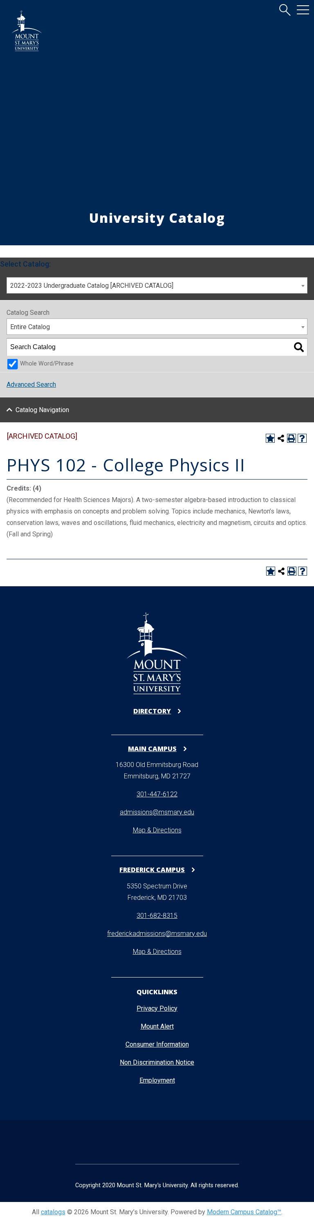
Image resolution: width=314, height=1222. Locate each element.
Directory (152, 711)
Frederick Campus (152, 869)
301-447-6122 (157, 794)
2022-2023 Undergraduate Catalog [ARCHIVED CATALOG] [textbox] (91, 285)
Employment (157, 1080)
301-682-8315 (157, 915)
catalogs (53, 1212)
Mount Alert (157, 1026)
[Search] (298, 347)
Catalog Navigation (42, 410)
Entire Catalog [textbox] (30, 327)
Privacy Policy (157, 1008)
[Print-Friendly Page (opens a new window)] (291, 438)
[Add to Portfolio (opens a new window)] (270, 438)
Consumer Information (157, 1044)
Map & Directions (157, 830)
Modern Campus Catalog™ (244, 1212)
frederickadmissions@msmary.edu (157, 933)
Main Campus (152, 748)
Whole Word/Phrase (47, 363)
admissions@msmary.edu (157, 812)
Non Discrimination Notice (157, 1062)
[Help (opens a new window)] (302, 438)
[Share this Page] (280, 438)
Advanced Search (31, 384)
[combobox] (157, 285)
